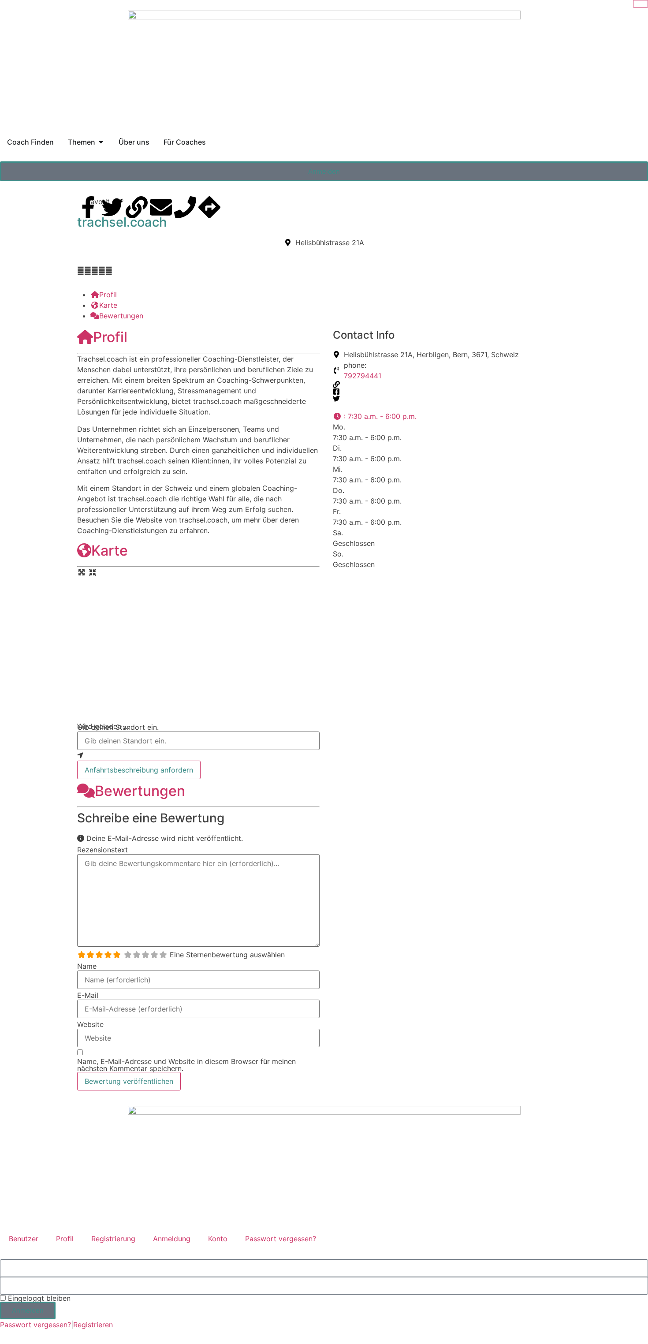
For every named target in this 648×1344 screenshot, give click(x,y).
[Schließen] (640, 4)
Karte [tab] (108, 305)
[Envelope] (161, 207)
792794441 (362, 375)
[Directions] (209, 207)
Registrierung (113, 1238)
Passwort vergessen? (280, 1238)
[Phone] (185, 207)
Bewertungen (140, 790)
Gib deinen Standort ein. (118, 727)
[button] (375, 416)
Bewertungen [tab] (121, 315)
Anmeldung (171, 1238)
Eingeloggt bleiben (38, 1298)
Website (90, 1024)
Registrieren (93, 1324)
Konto (217, 1238)
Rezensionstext (102, 849)
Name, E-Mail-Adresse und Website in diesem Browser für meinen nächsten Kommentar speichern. (186, 1065)
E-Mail (87, 995)
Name (87, 966)
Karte (109, 550)
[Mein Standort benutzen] (198, 755)
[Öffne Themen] (100, 142)
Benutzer (23, 1238)
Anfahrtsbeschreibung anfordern (139, 769)
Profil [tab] (108, 294)
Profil (110, 337)
